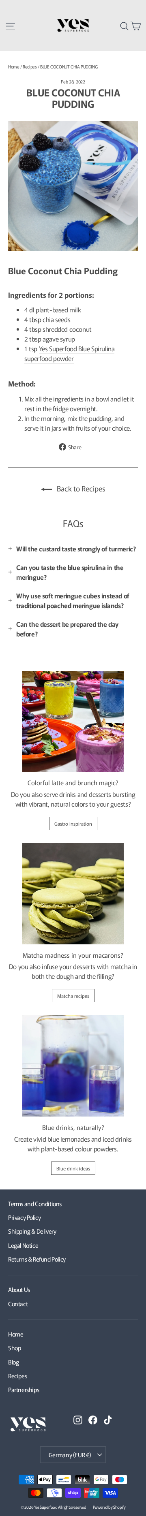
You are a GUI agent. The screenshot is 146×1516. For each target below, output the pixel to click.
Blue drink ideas (73, 1168)
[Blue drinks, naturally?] (73, 1066)
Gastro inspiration (73, 823)
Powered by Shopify (109, 1507)
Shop (14, 1347)
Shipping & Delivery (32, 1231)
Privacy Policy (24, 1217)
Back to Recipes (80, 488)
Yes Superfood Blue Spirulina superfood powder (69, 353)
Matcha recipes (73, 995)
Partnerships (23, 1389)
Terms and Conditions (35, 1203)
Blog (13, 1362)
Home (13, 66)
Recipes (29, 66)
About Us (19, 1289)
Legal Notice (23, 1245)
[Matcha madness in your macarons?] (73, 893)
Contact (18, 1303)
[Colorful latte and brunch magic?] (73, 721)
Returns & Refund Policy (37, 1259)
